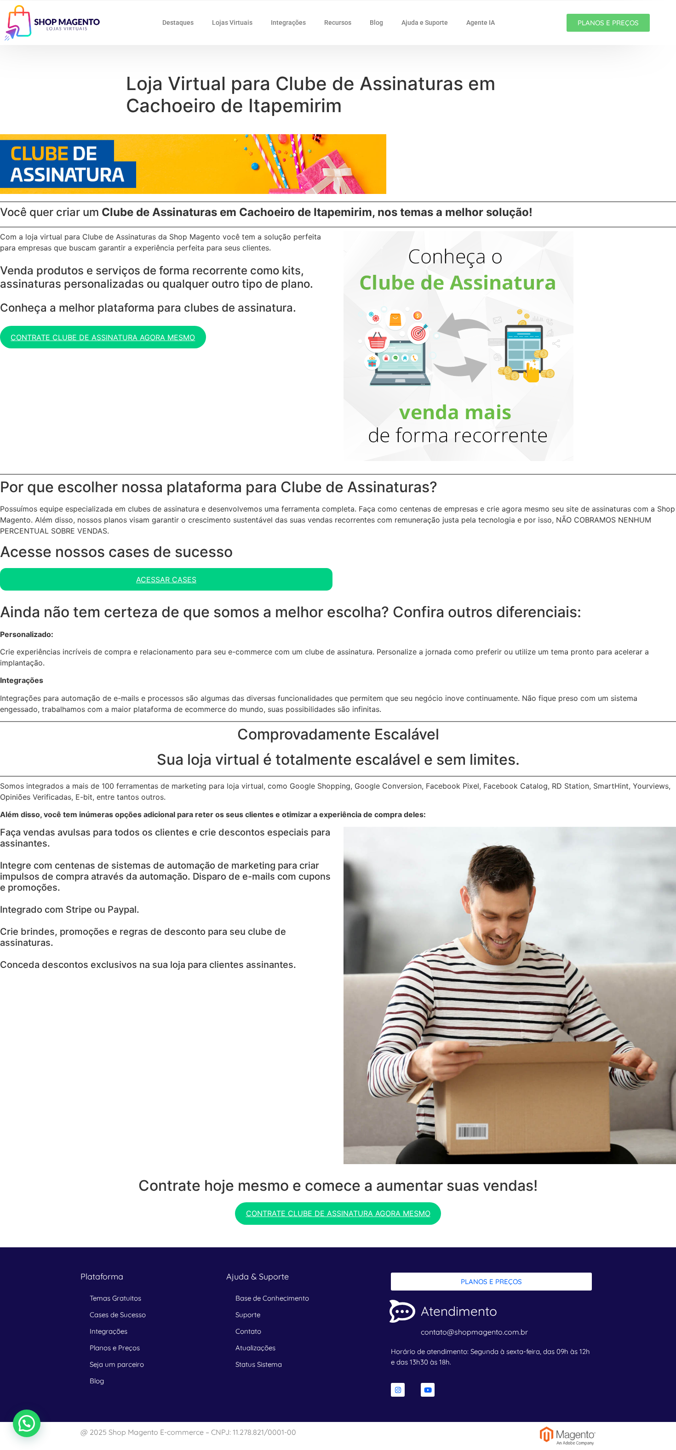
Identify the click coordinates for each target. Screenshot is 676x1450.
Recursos (337, 22)
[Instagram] (398, 1390)
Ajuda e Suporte (424, 22)
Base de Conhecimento (272, 1298)
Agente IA (480, 22)
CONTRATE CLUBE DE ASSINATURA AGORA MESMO (103, 337)
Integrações (288, 22)
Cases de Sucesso (118, 1314)
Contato (248, 1331)
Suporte (247, 1314)
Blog (376, 22)
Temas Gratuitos (115, 1298)
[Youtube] (428, 1390)
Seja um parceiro (117, 1364)
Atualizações (255, 1347)
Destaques (178, 22)
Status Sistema (258, 1364)
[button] (26, 1423)
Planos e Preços (115, 1347)
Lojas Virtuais (232, 22)
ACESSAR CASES (166, 579)
